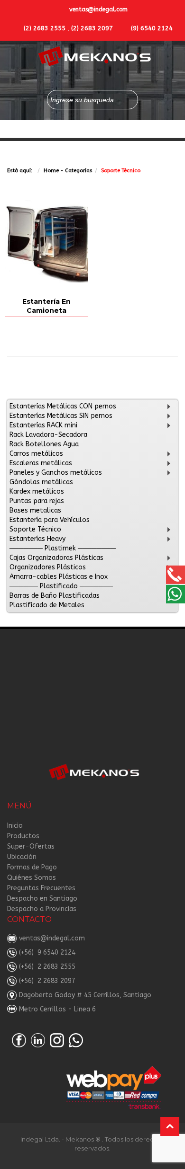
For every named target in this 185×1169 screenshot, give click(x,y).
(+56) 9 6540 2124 (47, 952)
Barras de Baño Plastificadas (54, 596)
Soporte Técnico (35, 529)
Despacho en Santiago (42, 898)
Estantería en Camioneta (46, 306)
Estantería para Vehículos (49, 520)
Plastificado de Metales (46, 605)
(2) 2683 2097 (92, 28)
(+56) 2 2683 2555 (47, 967)
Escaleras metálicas (40, 463)
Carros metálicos (36, 454)
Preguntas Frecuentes (41, 888)
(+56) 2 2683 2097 (47, 981)
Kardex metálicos (36, 491)
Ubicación (22, 857)
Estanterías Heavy (37, 539)
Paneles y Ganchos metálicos (55, 473)
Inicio (15, 826)
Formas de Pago (32, 867)
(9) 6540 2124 (152, 28)
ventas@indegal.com (98, 9)
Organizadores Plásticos (47, 567)
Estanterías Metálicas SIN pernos (60, 416)
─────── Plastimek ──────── (62, 548)
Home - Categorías (68, 171)
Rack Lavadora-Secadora (48, 435)
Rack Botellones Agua (44, 444)
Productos (23, 836)
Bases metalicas (35, 510)
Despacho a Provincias (41, 909)
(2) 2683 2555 (44, 28)
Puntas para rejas (36, 501)
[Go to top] (169, 1126)
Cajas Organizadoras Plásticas (56, 558)
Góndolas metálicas (41, 482)
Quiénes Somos (31, 878)
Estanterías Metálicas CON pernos (62, 406)
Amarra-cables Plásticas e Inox (58, 577)
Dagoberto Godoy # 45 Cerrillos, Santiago (85, 995)
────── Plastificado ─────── (61, 586)
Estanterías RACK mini (43, 425)
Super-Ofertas (31, 846)
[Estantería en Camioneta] (46, 241)
